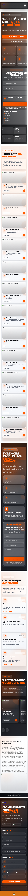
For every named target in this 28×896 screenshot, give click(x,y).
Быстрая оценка (7, 840)
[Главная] (7, 803)
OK (14, 894)
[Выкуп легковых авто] (24, 413)
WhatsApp (17, 824)
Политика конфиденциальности (14, 795)
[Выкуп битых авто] (24, 323)
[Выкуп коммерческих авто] (24, 391)
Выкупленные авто (8, 837)
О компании (6, 844)
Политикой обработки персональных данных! (17, 892)
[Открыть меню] (25, 5)
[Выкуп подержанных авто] (24, 301)
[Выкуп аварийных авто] (24, 346)
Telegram (8, 824)
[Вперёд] (7, 730)
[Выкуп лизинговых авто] (24, 235)
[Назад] (3, 730)
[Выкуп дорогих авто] (24, 368)
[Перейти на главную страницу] (6, 5)
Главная (5, 833)
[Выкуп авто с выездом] (24, 279)
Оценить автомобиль (14, 881)
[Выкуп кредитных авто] (24, 213)
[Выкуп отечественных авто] (24, 435)
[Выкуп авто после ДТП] (24, 258)
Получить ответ (14, 559)
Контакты (6, 847)
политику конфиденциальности (11, 108)
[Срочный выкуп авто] (24, 190)
